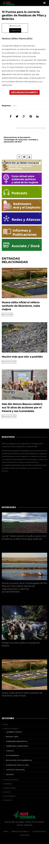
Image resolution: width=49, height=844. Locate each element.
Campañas (8, 784)
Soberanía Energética (16, 741)
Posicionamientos (11, 780)
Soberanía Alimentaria (17, 746)
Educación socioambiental (19, 760)
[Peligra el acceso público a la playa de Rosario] (24, 622)
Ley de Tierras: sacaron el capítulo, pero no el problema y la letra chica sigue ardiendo (24, 537)
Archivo (10, 774)
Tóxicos (10, 751)
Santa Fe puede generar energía (30, 128)
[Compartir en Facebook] (11, 116)
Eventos (7, 792)
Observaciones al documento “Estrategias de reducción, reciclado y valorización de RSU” (21, 139)
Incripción (24, 835)
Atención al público (20, 831)
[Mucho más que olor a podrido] (24, 337)
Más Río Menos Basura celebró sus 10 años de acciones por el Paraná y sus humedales (22, 407)
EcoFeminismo (12, 755)
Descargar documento (24, 92)
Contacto (8, 800)
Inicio (6, 724)
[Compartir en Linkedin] (37, 116)
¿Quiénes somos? (14, 732)
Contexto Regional (15, 770)
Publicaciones (10, 788)
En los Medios (9, 796)
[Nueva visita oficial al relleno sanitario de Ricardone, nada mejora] (24, 283)
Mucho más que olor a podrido (22, 356)
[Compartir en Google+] (23, 116)
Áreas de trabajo (11, 729)
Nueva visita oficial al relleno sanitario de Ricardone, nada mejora (21, 306)
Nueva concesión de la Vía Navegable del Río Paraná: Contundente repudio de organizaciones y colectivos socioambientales (24, 587)
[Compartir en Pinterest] (30, 116)
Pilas (15, 106)
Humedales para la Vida (17, 765)
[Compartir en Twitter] (17, 116)
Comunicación (38, 831)
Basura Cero (16, 30)
